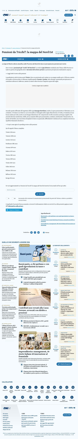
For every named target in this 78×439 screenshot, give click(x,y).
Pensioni (57, 10)
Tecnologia (44, 15)
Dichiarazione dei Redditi (14, 10)
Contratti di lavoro (50, 10)
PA (38, 15)
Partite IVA (63, 249)
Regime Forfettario (65, 290)
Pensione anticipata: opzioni (30, 421)
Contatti (5, 419)
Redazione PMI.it (70, 315)
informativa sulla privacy (15, 206)
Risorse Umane (7, 323)
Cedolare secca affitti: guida (30, 415)
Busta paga (42, 10)
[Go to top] (66, 434)
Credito (31, 10)
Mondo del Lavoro (8, 285)
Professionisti (7, 245)
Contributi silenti (65, 276)
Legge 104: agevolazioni (48, 423)
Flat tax (63, 320)
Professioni (33, 15)
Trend (3, 10)
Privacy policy (6, 421)
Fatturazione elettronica (67, 304)
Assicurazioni (64, 332)
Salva (40, 59)
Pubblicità (5, 415)
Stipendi (36, 10)
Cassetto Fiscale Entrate (29, 423)
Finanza (21, 15)
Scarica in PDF (62, 59)
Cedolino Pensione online (48, 415)
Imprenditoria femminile (29, 332)
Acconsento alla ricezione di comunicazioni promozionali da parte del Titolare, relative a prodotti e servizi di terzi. (45, 199)
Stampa (19, 59)
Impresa (26, 15)
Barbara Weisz (71, 257)
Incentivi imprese (25, 10)
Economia (14, 15)
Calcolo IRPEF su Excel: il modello (29, 426)
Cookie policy (6, 423)
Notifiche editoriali (7, 427)
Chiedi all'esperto (65, 364)
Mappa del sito (6, 429)
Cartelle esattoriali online (48, 417)
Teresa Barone (60, 52)
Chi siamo (5, 413)
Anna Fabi (72, 271)
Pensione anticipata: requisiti (28, 418)
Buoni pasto (25, 245)
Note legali (5, 417)
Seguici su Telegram (14, 210)
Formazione (6, 305)
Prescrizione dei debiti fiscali (46, 426)
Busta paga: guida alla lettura (46, 420)
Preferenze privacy (8, 425)
